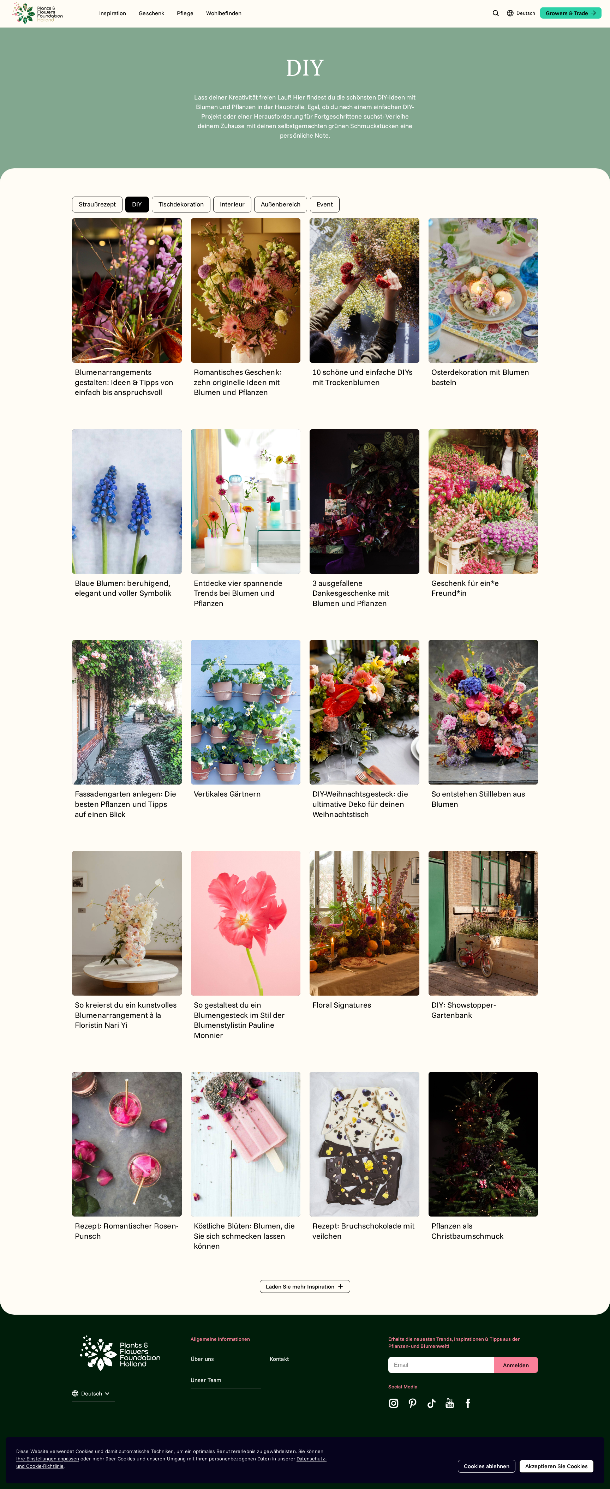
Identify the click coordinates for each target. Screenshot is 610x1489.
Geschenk (151, 13)
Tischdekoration (181, 204)
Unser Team (206, 1379)
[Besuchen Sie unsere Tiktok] (431, 1403)
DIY (137, 204)
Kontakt (279, 1358)
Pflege (185, 13)
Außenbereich (280, 204)
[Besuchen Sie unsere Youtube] (449, 1403)
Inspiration (112, 13)
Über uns (202, 1358)
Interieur (232, 204)
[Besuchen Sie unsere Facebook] (468, 1403)
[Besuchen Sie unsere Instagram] (393, 1403)
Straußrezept (97, 204)
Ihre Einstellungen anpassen (47, 1458)
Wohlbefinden (223, 13)
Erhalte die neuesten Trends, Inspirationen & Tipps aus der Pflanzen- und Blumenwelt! (454, 1342)
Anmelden (516, 1365)
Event (325, 204)
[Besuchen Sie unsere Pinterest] (412, 1403)
